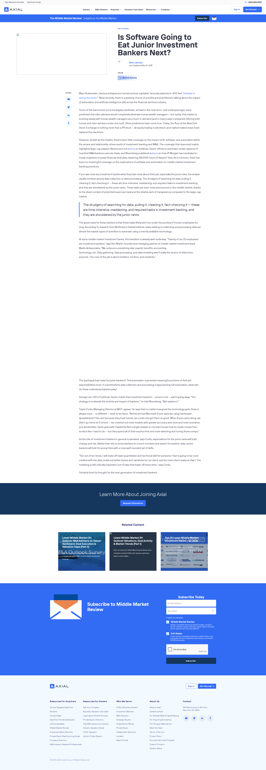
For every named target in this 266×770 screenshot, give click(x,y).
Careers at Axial (156, 711)
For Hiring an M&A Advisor (161, 724)
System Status (156, 748)
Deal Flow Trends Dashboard (62, 719)
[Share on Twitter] (68, 107)
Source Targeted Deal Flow (61, 707)
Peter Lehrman (135, 62)
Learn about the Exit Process (95, 715)
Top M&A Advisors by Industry (96, 724)
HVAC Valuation (90, 732)
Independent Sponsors (126, 732)
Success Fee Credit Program (162, 740)
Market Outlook (129, 77)
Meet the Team (156, 728)
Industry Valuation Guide (93, 728)
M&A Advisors (122, 715)
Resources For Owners (95, 701)
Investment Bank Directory (61, 732)
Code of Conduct (157, 744)
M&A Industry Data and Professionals (66, 744)
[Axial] (14, 9)
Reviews (53, 711)
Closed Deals (55, 715)
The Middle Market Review (66, 18)
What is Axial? (155, 707)
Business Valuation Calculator (96, 711)
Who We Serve (124, 701)
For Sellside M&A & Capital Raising (164, 715)
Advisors (123, 29)
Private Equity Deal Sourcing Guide (65, 736)
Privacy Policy (156, 736)
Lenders (120, 736)
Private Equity (122, 728)
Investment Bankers (125, 711)
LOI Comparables (57, 724)
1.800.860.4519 (255, 2)
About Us (154, 701)
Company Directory (58, 740)
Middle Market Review (59, 728)
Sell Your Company (91, 707)
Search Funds (122, 740)
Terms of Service (157, 732)
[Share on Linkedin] (68, 115)
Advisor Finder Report (92, 736)
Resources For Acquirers (63, 701)
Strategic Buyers (123, 719)
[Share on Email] (68, 99)
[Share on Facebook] (68, 123)
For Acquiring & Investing (160, 719)
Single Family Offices (125, 724)
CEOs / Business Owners (127, 707)
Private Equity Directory (93, 719)
